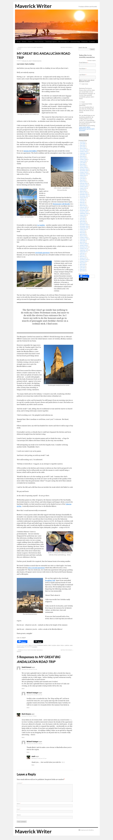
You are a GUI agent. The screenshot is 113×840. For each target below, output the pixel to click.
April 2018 (82, 242)
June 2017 (82, 253)
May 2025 (82, 156)
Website (19, 815)
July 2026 (82, 142)
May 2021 (82, 202)
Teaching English (51, 41)
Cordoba (53, 645)
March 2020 (83, 223)
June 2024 (82, 162)
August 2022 (83, 188)
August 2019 (83, 229)
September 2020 (84, 213)
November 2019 (84, 226)
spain (71, 645)
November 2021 (84, 196)
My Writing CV (63, 41)
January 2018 (83, 245)
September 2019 (84, 228)
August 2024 (83, 161)
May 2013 (82, 269)
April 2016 (82, 264)
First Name (82, 68)
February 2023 (83, 183)
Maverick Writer (33, 6)
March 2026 (83, 148)
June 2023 (82, 178)
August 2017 (83, 251)
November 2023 (84, 170)
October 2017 (83, 248)
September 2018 (84, 239)
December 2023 (84, 169)
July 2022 (82, 189)
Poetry (30, 41)
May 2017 (82, 255)
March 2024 (83, 165)
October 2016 (83, 261)
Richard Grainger (37, 60)
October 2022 (83, 186)
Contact (92, 41)
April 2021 (82, 204)
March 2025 (83, 158)
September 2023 (84, 173)
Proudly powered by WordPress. (87, 830)
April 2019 (82, 234)
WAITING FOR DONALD (67, 47)
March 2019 (83, 235)
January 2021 (83, 208)
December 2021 (84, 194)
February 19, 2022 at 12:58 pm (34, 743)
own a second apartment (36, 568)
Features (84, 41)
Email (18, 809)
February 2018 (83, 243)
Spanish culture (20, 646)
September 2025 (84, 153)
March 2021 (83, 205)
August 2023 (83, 175)
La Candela (41, 225)
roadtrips (67, 645)
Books (24, 41)
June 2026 (82, 143)
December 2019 (84, 224)
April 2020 (82, 221)
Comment (19, 783)
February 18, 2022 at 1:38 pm (29, 716)
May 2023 (82, 180)
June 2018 (82, 240)
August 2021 (83, 197)
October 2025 (83, 151)
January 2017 (83, 258)
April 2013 (82, 270)
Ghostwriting (75, 41)
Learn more (84, 84)
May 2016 (82, 262)
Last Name (82, 75)
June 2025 (82, 154)
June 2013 (82, 267)
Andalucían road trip (42, 645)
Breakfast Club (50, 580)
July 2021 (82, 199)
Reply (23, 688)
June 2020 (82, 218)
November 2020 (84, 210)
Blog (18, 41)
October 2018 (83, 237)
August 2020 (83, 215)
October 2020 (83, 212)
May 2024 (82, 164)
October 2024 (83, 159)
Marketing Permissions (85, 88)
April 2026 (82, 146)
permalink (34, 646)
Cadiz (49, 645)
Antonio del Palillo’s (30, 151)
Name (18, 803)
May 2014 (82, 266)
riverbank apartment (42, 253)
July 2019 (82, 231)
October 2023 (83, 172)
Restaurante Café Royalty (61, 204)
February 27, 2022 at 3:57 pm (39, 758)
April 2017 (82, 256)
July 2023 (82, 177)
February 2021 (83, 207)
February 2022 (83, 193)
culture (58, 645)
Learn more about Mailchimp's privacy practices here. (87, 128)
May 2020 (82, 220)
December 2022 (84, 185)
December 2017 (84, 247)
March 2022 (83, 191)
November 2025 (84, 150)
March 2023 (83, 181)
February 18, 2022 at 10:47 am (34, 694)
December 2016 (84, 259)
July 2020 (82, 216)
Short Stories (39, 41)
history (62, 645)
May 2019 (82, 232)
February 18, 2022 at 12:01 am (29, 669)
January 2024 (83, 167)
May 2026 (82, 145)
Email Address (83, 62)
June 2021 (82, 200)
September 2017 (84, 250)
